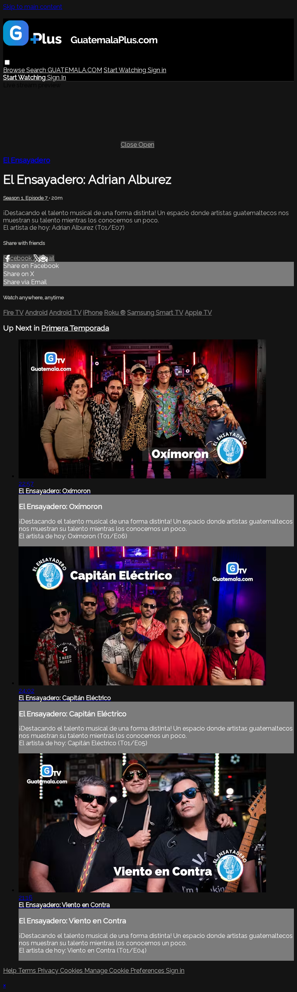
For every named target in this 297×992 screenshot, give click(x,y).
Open (146, 144)
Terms (28, 970)
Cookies (72, 970)
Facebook (18, 258)
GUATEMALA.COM (75, 70)
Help (10, 970)
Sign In (56, 77)
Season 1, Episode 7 (26, 198)
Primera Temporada (75, 328)
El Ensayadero (26, 160)
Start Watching (126, 70)
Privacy (49, 970)
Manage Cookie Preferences (125, 970)
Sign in (157, 70)
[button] (7, 62)
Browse (14, 70)
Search (37, 70)
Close (129, 144)
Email (47, 258)
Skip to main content (32, 6)
